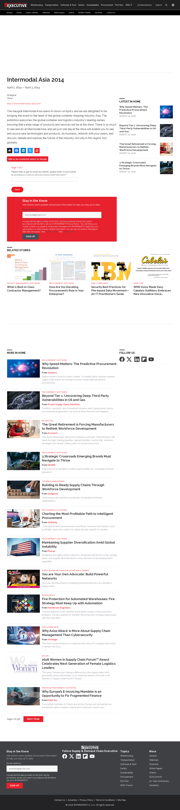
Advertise (72, 800)
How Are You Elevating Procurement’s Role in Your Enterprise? (66, 290)
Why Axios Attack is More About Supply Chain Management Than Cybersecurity (76, 633)
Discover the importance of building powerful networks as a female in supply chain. (77, 584)
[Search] (166, 5)
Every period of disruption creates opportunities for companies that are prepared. (78, 470)
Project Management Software (23, 283)
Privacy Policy (69, 232)
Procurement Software (61, 283)
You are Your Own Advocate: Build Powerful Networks (75, 576)
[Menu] (173, 5)
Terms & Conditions (105, 800)
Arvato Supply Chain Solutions (64, 404)
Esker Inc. (53, 700)
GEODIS (52, 465)
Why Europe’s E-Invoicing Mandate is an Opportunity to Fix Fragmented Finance (72, 694)
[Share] (16, 150)
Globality (52, 522)
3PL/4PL (45, 656)
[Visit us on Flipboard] (144, 359)
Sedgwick (53, 493)
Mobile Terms (51, 232)
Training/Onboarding (53, 481)
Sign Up (30, 236)
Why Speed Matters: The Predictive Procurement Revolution (133, 109)
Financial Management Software (59, 688)
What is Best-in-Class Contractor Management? (24, 288)
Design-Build (48, 595)
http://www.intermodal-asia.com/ (24, 103)
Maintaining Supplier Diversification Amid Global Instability (78, 544)
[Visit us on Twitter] (129, 359)
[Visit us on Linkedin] (137, 359)
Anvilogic (52, 639)
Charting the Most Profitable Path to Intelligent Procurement (77, 516)
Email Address (30, 210)
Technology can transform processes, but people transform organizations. (72, 499)
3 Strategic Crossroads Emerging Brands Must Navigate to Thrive (137, 165)
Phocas (51, 551)
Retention (47, 421)
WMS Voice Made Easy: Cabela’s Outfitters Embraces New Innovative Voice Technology (152, 290)
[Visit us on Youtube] (151, 359)
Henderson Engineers (59, 608)
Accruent (52, 433)
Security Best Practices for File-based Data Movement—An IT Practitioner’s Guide (110, 290)
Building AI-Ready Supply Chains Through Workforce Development (73, 487)
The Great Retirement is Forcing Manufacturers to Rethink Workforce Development (137, 147)
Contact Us (59, 800)
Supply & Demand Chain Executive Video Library (65, 570)
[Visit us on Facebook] (122, 359)
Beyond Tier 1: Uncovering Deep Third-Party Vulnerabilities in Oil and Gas (137, 128)
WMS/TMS (138, 283)
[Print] (9, 150)
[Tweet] (30, 150)
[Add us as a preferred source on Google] (37, 150)
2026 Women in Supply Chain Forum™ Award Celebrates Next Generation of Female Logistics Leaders (79, 664)
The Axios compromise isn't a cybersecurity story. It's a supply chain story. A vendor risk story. (79, 645)
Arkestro (52, 372)
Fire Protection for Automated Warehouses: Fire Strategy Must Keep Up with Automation (78, 601)
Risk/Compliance (99, 283)
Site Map (121, 800)
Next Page (33, 719)
